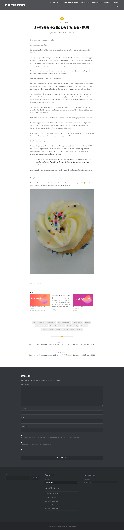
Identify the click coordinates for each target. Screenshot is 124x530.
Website (24, 426)
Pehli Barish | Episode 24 (51, 501)
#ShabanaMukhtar (41, 326)
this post (81, 162)
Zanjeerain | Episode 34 (51, 493)
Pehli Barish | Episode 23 (51, 505)
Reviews (107, 3)
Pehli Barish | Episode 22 (51, 509)
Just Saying (64, 23)
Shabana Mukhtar (58, 33)
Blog (59, 3)
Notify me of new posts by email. (33, 452)
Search (7, 474)
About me (51, 3)
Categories (87, 480)
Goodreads (84, 326)
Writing (79, 329)
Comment (25, 385)
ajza (59, 74)
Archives (47, 480)
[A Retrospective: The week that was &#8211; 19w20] (62, 303)
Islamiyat (85, 3)
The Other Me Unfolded (14, 5)
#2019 (35, 322)
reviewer (58, 329)
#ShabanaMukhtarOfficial (57, 326)
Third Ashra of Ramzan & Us (37, 306)
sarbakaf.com (72, 526)
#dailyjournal (51, 322)
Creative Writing (71, 3)
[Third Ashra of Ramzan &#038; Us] (40, 300)
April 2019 (70, 326)
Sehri (65, 97)
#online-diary (66, 322)
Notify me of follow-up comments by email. (37, 445)
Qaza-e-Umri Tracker (79, 306)
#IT (59, 322)
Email (23, 418)
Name (23, 409)
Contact (117, 3)
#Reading (87, 322)
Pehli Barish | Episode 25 (51, 497)
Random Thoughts (47, 329)
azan (46, 113)
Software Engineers (68, 329)
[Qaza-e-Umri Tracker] (83, 300)
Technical (96, 3)
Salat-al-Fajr (67, 107)
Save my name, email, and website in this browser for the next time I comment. (50, 438)
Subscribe (116, 6)
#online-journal (77, 322)
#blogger (42, 322)
